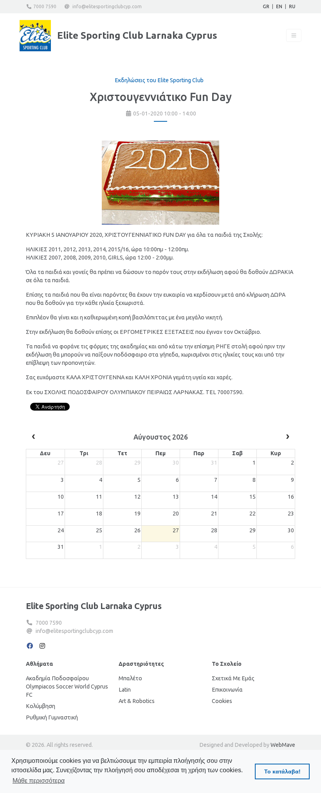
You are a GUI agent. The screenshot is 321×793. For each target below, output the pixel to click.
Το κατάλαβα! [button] (282, 771)
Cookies (222, 701)
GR (266, 6)
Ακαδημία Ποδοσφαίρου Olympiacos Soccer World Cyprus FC (67, 686)
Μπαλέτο (130, 678)
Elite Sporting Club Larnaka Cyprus (94, 606)
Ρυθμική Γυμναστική (52, 717)
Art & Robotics (137, 701)
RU (292, 6)
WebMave (283, 745)
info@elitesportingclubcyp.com (107, 6)
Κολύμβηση (40, 706)
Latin (125, 690)
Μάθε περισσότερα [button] (39, 780)
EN (279, 6)
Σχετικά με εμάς (233, 678)
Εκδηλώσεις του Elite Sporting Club (159, 80)
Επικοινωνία (227, 690)
